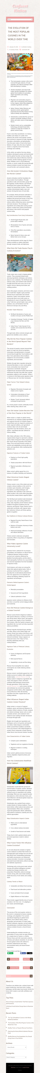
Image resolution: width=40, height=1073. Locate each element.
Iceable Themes (26, 1067)
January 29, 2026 (14, 47)
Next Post (26, 959)
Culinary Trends (14, 49)
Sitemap (19, 1070)
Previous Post (14, 959)
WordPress (13, 1067)
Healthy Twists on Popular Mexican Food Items (20, 1028)
